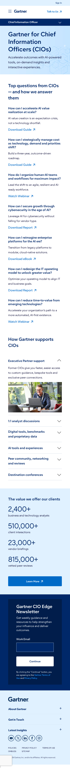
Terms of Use (48, 748)
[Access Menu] (10, 11)
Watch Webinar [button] (19, 196)
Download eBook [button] (20, 258)
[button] (57, 3)
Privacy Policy (29, 748)
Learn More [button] (33, 581)
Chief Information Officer (23, 22)
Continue (35, 661)
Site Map (26, 751)
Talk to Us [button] (53, 11)
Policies (12, 748)
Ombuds (12, 751)
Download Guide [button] (20, 129)
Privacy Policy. (30, 678)
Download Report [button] (20, 227)
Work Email (23, 639)
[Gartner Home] (20, 11)
